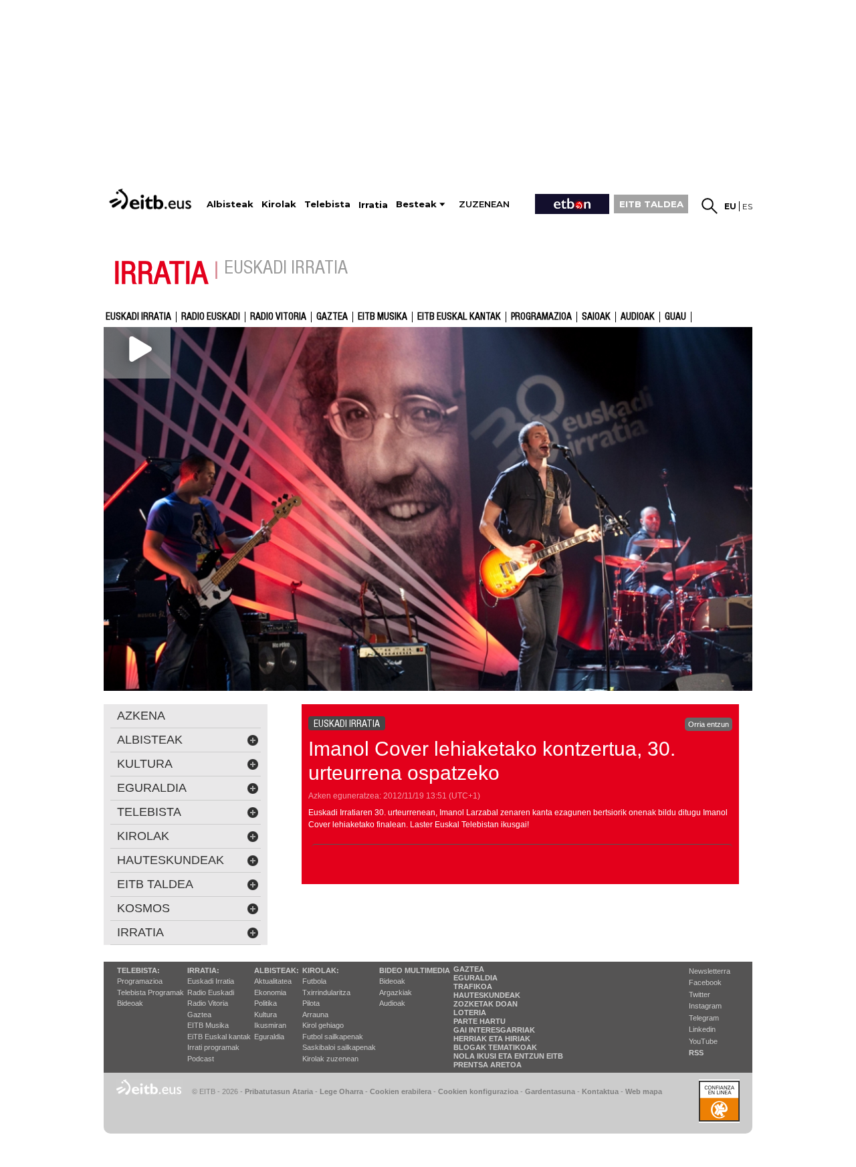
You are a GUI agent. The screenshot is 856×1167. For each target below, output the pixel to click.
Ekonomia (270, 992)
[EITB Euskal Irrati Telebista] (152, 199)
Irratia (140, 932)
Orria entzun (708, 724)
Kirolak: (320, 970)
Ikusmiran (270, 1025)
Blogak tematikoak (495, 1047)
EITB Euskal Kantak (459, 317)
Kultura (265, 1015)
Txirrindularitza (326, 992)
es (747, 206)
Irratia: (203, 970)
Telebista (149, 812)
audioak (638, 317)
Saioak (596, 317)
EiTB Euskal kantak (219, 1037)
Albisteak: (276, 970)
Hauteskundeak (486, 995)
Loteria (469, 1013)
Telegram (704, 1018)
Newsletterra (709, 971)
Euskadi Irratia (138, 317)
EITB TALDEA (651, 204)
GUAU (675, 317)
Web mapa (643, 1091)
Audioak (392, 1003)
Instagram (705, 1006)
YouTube (703, 1041)
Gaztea (332, 317)
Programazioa (541, 317)
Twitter (699, 994)
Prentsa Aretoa (487, 1065)
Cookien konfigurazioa (478, 1091)
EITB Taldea (155, 884)
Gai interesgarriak (494, 1030)
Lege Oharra (341, 1091)
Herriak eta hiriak (491, 1039)
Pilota (311, 1003)
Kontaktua (600, 1091)
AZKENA (141, 715)
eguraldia (152, 787)
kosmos (143, 908)
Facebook (705, 982)
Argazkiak (395, 992)
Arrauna (315, 1015)
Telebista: (138, 970)
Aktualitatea (273, 981)
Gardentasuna (550, 1091)
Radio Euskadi (210, 317)
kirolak (143, 836)
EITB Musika (382, 317)
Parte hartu (479, 1021)
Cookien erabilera (400, 1091)
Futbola (314, 981)
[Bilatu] (710, 206)
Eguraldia (269, 1037)
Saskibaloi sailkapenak (339, 1047)
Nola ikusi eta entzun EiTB (508, 1056)
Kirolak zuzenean (330, 1059)
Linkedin (702, 1029)
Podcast (200, 1059)
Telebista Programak (150, 992)
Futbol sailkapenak (332, 1037)
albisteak (150, 739)
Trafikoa (472, 986)
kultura (145, 763)
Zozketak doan (485, 1004)
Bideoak (130, 1003)
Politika (265, 1003)
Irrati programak (213, 1047)
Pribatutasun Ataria (279, 1091)
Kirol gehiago (323, 1025)
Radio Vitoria (278, 317)
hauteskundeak (170, 860)
